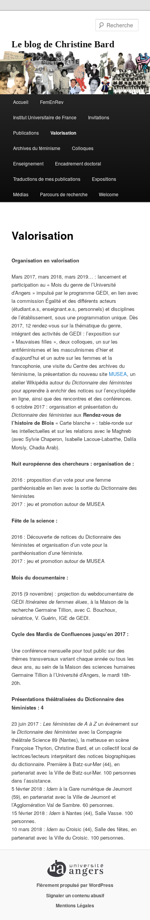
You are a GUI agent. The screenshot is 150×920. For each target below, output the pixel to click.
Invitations (98, 117)
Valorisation (63, 132)
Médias (20, 194)
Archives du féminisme (36, 148)
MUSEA (118, 373)
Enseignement (28, 163)
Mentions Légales (75, 905)
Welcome (108, 194)
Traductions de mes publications (46, 178)
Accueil (20, 102)
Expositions (104, 178)
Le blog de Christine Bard (63, 44)
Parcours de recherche (64, 194)
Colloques (82, 148)
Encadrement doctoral (78, 163)
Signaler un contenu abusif (75, 895)
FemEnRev (51, 102)
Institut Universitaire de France (45, 117)
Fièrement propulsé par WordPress (75, 885)
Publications (26, 132)
